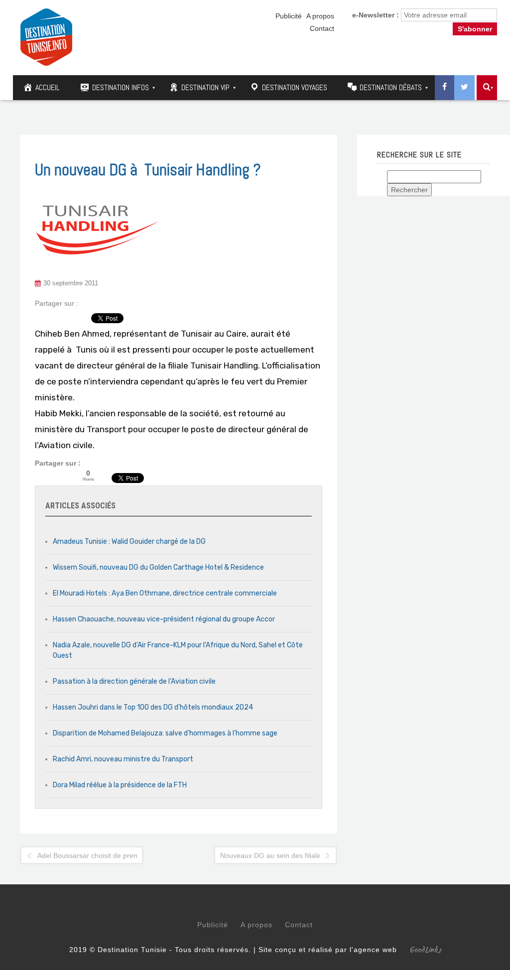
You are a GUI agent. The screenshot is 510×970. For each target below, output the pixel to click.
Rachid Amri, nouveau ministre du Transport (123, 759)
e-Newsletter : (375, 15)
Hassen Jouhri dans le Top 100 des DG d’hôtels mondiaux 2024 (153, 707)
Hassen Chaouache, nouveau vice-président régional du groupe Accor (164, 619)
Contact (322, 28)
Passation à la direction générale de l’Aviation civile (134, 681)
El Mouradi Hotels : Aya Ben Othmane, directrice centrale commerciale (165, 593)
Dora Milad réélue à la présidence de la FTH (120, 785)
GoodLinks (425, 950)
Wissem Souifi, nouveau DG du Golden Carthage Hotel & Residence (158, 567)
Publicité (288, 16)
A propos (320, 16)
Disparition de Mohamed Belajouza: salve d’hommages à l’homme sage (165, 733)
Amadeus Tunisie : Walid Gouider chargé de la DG (129, 541)
